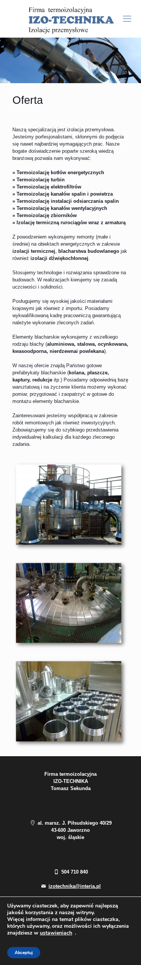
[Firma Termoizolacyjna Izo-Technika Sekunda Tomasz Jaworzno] (70, 19)
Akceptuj (24, 953)
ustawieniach (56, 933)
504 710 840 (74, 872)
